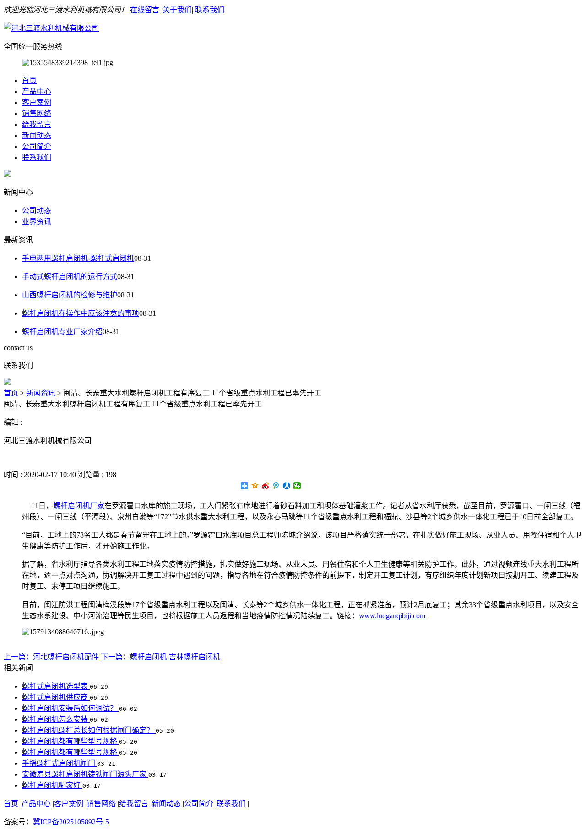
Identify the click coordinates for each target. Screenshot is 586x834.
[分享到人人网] (287, 485)
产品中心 (36, 91)
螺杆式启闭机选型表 (56, 686)
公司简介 (36, 146)
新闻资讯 (40, 393)
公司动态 (36, 210)
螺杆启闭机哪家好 (52, 785)
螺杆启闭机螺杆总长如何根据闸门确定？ (89, 730)
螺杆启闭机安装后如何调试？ (70, 708)
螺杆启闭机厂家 (78, 506)
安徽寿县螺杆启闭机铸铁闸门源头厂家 (85, 774)
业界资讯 (36, 221)
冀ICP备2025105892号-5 (71, 822)
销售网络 (36, 113)
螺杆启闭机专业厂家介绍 (62, 331)
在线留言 (144, 10)
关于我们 (177, 10)
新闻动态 (36, 135)
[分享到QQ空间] (255, 485)
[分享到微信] (297, 485)
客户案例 (36, 102)
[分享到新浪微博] (266, 485)
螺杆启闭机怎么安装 (56, 719)
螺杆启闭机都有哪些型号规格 (70, 741)
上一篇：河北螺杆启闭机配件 (51, 657)
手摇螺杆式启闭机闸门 (59, 763)
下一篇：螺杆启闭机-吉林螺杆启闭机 (160, 657)
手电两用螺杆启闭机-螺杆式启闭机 (78, 258)
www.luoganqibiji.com (392, 616)
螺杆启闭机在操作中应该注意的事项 (80, 313)
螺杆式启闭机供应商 (56, 697)
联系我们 (209, 10)
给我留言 (36, 124)
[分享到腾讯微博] (276, 485)
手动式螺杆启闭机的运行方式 (69, 276)
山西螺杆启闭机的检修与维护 (69, 295)
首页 (29, 80)
